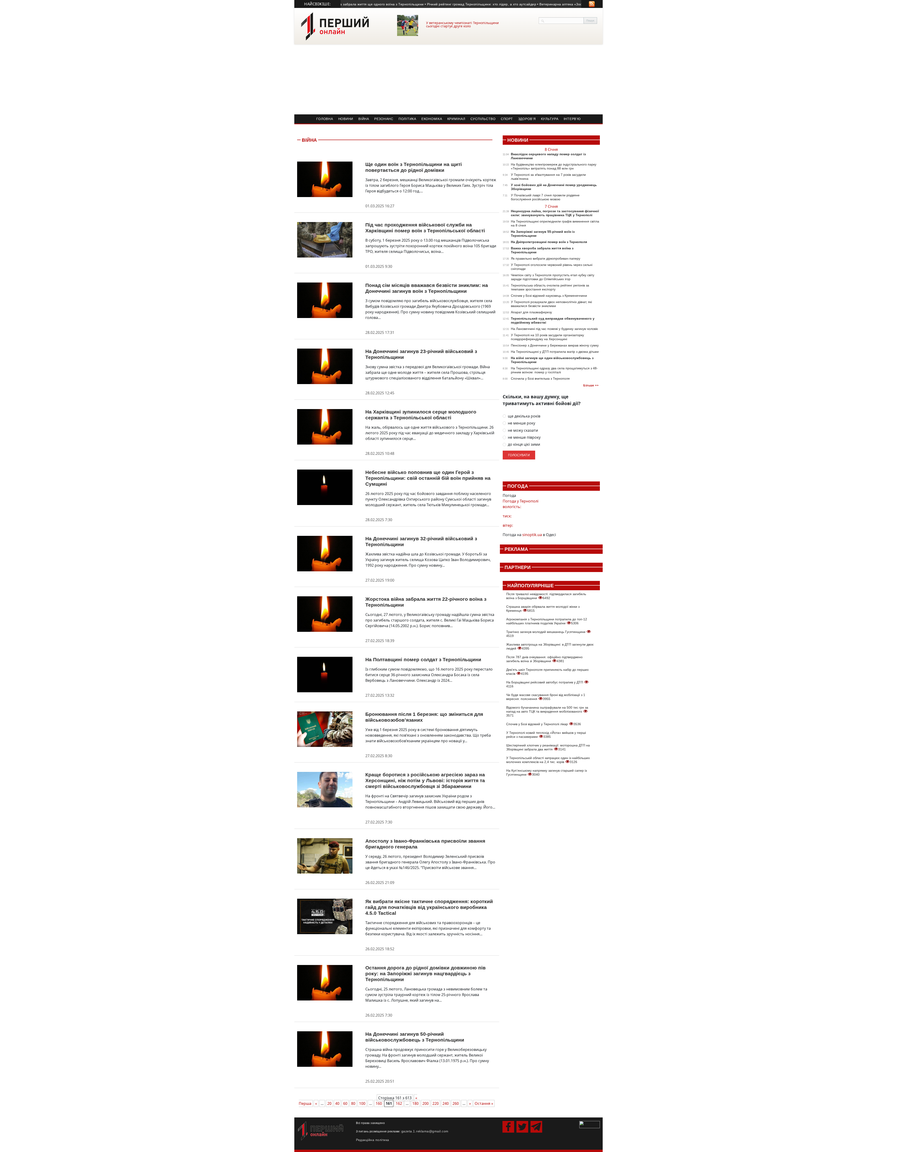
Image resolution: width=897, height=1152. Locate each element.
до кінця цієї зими (524, 444)
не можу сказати (523, 430)
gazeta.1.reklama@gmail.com (424, 1131)
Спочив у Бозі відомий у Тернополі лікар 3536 (543, 724)
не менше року (521, 423)
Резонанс (383, 119)
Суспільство (483, 119)
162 (399, 1103)
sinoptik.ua (532, 534)
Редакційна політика (372, 1140)
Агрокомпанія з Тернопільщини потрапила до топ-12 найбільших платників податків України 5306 (546, 621)
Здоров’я (527, 119)
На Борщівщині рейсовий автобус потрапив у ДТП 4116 (545, 684)
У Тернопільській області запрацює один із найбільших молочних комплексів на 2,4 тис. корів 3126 (548, 760)
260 (455, 1103)
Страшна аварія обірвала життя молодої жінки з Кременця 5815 (543, 608)
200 (425, 1103)
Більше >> (590, 385)
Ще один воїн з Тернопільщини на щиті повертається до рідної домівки (413, 167)
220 (435, 1103)
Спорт (507, 119)
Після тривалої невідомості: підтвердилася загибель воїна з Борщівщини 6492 (546, 596)
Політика (407, 119)
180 (415, 1103)
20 (329, 1103)
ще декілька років (524, 416)
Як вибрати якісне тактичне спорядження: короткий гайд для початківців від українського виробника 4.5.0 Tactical (429, 907)
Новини (345, 119)
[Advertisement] (448, 79)
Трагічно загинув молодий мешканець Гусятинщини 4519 (546, 634)
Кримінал (456, 119)
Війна (363, 119)
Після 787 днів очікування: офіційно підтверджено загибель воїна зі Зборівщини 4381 (544, 659)
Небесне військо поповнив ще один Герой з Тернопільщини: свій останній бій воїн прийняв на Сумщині (428, 478)
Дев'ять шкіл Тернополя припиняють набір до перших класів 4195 (547, 671)
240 (445, 1103)
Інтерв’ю (572, 119)
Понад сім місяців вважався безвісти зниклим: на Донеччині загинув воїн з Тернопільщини (426, 288)
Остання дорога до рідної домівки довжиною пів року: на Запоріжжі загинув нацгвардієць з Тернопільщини (425, 973)
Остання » (484, 1103)
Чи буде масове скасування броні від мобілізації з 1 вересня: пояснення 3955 (545, 697)
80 (353, 1103)
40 (337, 1103)
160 (379, 1103)
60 (345, 1103)
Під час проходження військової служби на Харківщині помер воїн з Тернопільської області (425, 227)
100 (362, 1103)
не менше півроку (524, 437)
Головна (324, 119)
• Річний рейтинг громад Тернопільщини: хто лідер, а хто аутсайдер (450, 4)
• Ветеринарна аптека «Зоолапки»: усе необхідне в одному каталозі (562, 4)
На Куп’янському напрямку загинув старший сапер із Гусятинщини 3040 (546, 772)
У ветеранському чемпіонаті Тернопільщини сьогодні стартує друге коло (462, 24)
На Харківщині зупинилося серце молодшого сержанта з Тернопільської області (420, 414)
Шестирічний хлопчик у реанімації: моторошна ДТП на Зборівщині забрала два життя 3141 (548, 747)
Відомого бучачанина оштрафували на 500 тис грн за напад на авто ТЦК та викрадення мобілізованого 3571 (547, 711)
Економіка (431, 119)
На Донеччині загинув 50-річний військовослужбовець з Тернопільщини (414, 1036)
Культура (550, 119)
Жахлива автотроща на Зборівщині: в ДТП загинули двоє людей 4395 (550, 646)
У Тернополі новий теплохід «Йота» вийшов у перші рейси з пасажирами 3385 (546, 735)
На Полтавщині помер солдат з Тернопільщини (423, 659)
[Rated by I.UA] (589, 1124)
